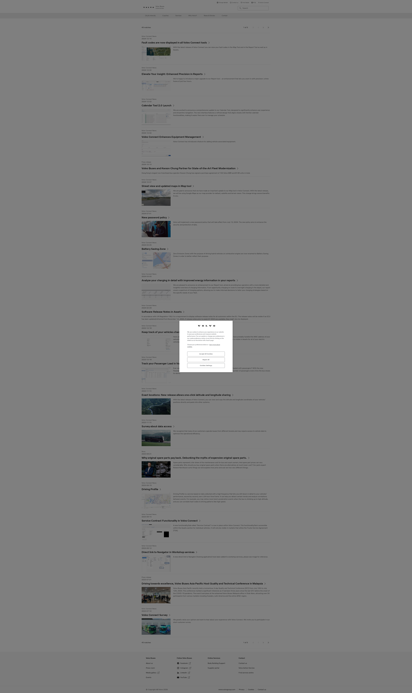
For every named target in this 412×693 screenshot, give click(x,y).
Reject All (206, 360)
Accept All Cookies (206, 354)
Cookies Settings (206, 365)
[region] (206, 346)
